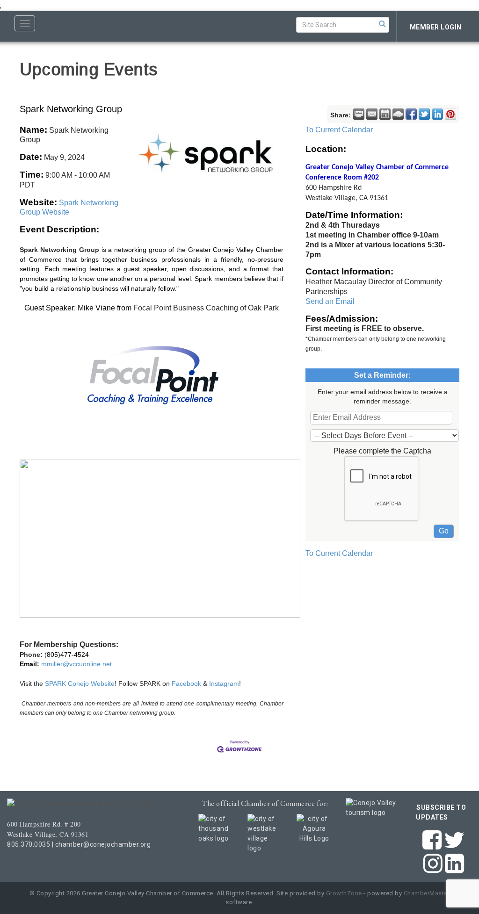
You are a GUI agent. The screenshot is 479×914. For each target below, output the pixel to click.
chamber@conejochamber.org (103, 844)
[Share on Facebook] (411, 114)
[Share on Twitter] (424, 114)
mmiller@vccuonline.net (76, 664)
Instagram (224, 683)
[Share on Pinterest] (450, 114)
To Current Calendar (339, 130)
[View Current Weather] (398, 114)
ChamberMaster (427, 893)
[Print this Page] (358, 114)
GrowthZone (344, 893)
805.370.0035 (28, 844)
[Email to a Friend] (371, 114)
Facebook (187, 683)
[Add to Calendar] (385, 114)
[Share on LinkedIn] (437, 114)
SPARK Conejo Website (80, 683)
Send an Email (330, 301)
